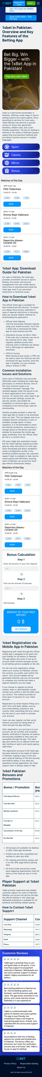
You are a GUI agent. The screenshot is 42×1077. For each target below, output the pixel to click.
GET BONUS (21, 629)
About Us (21, 1067)
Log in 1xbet (31, 3)
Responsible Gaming (29, 1063)
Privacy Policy (10, 1063)
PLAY (11, 204)
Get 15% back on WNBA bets (21, 10)
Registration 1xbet (19, 4)
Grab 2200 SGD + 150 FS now (21, 17)
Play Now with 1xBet (16, 76)
